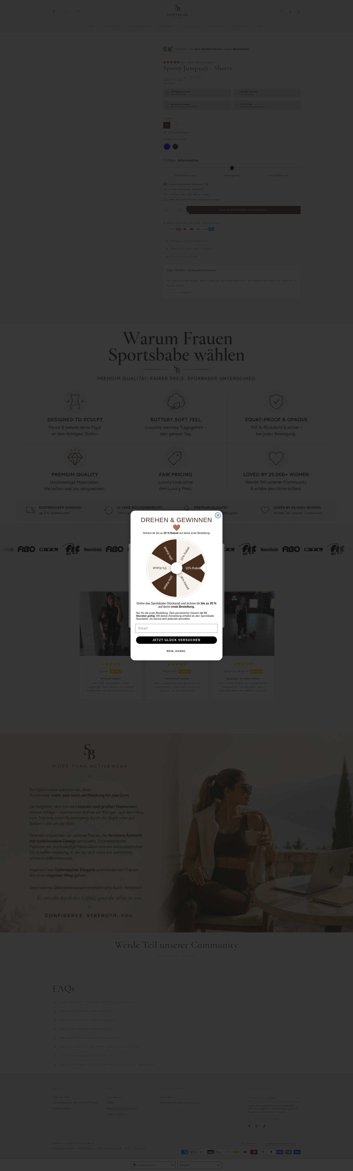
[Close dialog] (218, 515)
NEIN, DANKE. (176, 651)
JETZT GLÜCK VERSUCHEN (176, 640)
